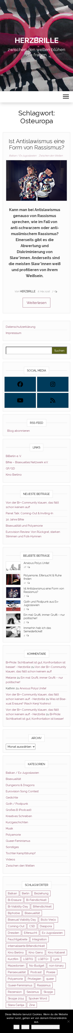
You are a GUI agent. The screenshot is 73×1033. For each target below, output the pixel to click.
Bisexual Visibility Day (22, 919)
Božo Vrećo (48, 919)
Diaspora (46, 926)
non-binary (56, 965)
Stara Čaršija (16, 1005)
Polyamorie (13, 834)
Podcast (36, 972)
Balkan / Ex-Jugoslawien (22, 155)
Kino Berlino (14, 474)
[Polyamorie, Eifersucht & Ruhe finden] (13, 579)
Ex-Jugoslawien (52, 933)
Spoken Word (38, 998)
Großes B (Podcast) (18, 810)
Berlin (25, 893)
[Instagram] (53, 384)
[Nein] (68, 1021)
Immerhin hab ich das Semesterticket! (37, 629)
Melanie (11, 677)
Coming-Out (16, 926)
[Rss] (53, 400)
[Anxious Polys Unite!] (13, 566)
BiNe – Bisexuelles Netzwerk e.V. (27, 462)
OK (16, 1026)
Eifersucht (30, 933)
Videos (10, 859)
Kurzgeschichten (17, 822)
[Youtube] (20, 400)
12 (25, 582)
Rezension (15, 992)
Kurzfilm (13, 959)
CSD (32, 926)
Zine (32, 1005)
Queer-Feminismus (18, 841)
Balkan (12, 893)
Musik (9, 828)
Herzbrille (36, 40)
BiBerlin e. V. (14, 456)
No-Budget (36, 965)
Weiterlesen (36, 303)
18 (25, 567)
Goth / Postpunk (17, 803)
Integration (39, 939)
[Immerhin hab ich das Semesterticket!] (13, 631)
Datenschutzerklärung (20, 327)
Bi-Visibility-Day (18, 906)
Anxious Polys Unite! (36, 563)
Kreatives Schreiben (19, 816)
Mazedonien (16, 965)
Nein (25, 1026)
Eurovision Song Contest (22, 791)
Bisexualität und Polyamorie (24, 525)
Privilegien (34, 978)
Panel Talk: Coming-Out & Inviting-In (29, 513)
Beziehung (41, 893)
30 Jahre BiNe (15, 519)
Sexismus (33, 992)
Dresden (13, 933)
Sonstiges (12, 847)
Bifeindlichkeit (42, 906)
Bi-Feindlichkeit (36, 900)
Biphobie (14, 913)
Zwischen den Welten (51, 155)
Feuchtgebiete (17, 939)
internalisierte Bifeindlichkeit (26, 946)
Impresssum (13, 333)
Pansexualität (17, 972)
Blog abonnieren (18, 430)
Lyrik (56, 959)
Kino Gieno (36, 952)
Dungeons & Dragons (20, 785)
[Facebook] (20, 384)
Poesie (50, 972)
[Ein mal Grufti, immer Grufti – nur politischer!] (13, 618)
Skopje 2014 (16, 998)
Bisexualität (13, 779)
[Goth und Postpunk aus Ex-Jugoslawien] (13, 605)
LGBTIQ (28, 959)
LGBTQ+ (43, 959)
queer (50, 978)
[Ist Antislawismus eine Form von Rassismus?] (36, 180)
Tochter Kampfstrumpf (20, 853)
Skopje (48, 992)
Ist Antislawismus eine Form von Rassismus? (37, 144)
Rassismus (44, 985)
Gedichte (12, 797)
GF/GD (10, 468)
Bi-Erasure (14, 900)
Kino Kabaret (56, 952)
